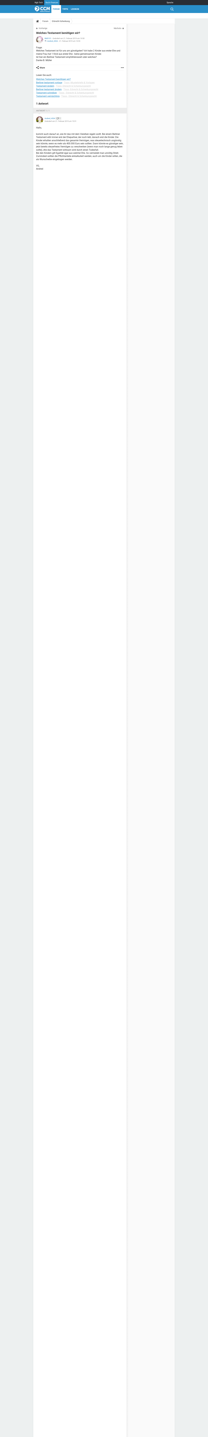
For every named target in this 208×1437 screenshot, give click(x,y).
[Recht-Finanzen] (42, 9)
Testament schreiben (46, 92)
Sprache (170, 2)
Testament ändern (45, 86)
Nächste (117, 28)
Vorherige (43, 28)
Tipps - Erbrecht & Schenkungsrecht (76, 92)
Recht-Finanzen (52, 2)
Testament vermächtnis (48, 96)
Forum (56, 9)
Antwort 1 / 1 (43, 111)
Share (42, 68)
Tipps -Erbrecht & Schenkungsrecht (73, 86)
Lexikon (75, 9)
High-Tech (39, 2)
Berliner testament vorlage (49, 82)
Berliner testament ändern (49, 89)
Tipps (65, 9)
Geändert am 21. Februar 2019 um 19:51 (60, 121)
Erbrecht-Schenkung (61, 21)
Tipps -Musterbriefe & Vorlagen (79, 82)
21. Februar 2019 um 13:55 (69, 41)
